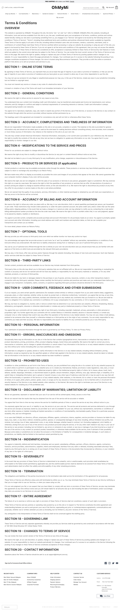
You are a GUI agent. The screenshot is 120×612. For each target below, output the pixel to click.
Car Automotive (23, 13)
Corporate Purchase (33, 584)
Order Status (77, 579)
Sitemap (116, 606)
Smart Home (74, 13)
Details (72, 1)
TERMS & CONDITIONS (94, 606)
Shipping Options (55, 579)
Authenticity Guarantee (34, 579)
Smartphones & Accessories (90, 13)
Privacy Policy (106, 606)
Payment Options (55, 582)
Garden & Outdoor (48, 13)
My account (60, 17)
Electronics (35, 13)
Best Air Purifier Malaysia (11, 579)
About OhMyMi (31, 577)
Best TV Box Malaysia (10, 582)
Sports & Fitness (108, 13)
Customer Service (79, 577)
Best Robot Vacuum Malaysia (12, 577)
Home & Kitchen (62, 13)
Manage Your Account (80, 582)
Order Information (55, 577)
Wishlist (76, 584)
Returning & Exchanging (57, 584)
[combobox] (92, 7)
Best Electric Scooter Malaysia (12, 584)
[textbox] (9, 607)
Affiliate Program (32, 582)
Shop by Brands (10, 13)
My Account (110, 7)
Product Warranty (55, 587)
